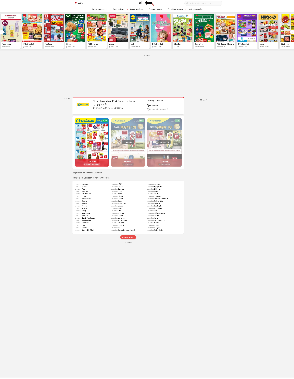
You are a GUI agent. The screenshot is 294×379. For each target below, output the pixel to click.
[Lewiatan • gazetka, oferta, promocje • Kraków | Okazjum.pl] (83, 104)
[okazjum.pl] (147, 3)
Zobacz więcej (128, 237)
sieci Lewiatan (87, 173)
